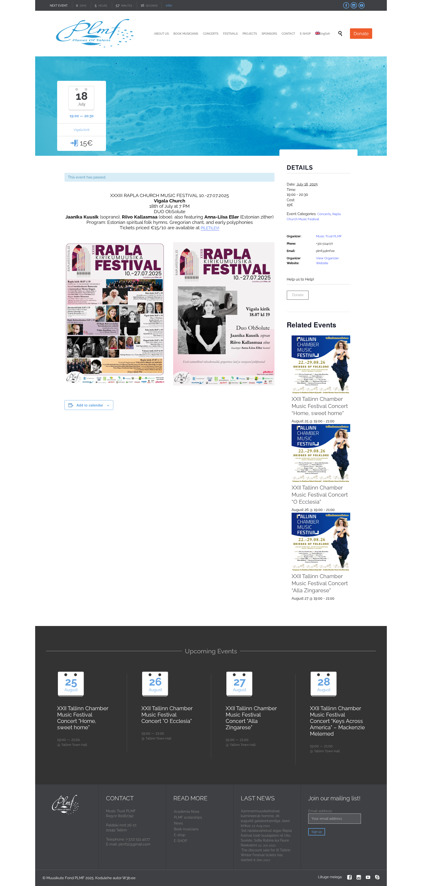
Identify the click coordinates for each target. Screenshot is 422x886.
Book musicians (186, 829)
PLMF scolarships (188, 817)
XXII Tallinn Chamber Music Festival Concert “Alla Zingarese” (320, 583)
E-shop (179, 835)
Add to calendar (89, 405)
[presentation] (321, 364)
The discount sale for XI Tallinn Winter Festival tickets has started (265, 855)
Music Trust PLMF (329, 236)
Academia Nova (186, 811)
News (178, 823)
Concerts (324, 214)
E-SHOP (180, 841)
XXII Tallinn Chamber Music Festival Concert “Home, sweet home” (320, 406)
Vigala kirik (82, 130)
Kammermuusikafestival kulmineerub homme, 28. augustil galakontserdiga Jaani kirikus (265, 818)
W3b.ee (129, 878)
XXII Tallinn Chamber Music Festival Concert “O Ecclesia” (320, 494)
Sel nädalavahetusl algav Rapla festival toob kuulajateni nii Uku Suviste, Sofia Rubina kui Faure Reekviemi (266, 838)
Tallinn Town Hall (74, 745)
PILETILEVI (210, 228)
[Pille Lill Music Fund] (95, 33)
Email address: (320, 811)
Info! (169, 5)
